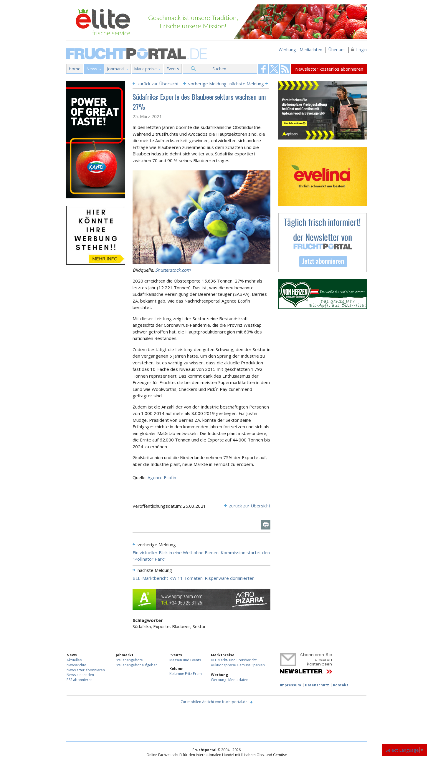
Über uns (337, 49)
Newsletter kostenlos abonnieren (329, 69)
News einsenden (80, 674)
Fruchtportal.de (137, 53)
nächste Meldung (246, 84)
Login (361, 49)
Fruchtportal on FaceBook (263, 69)
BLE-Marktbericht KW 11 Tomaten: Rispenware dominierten (193, 578)
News (91, 69)
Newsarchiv (76, 665)
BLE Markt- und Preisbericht (234, 660)
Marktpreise (145, 69)
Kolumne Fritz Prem (185, 673)
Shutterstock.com (173, 270)
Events (172, 69)
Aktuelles (74, 660)
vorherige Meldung (207, 84)
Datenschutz (317, 685)
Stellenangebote (129, 660)
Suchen (219, 69)
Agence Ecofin (162, 477)
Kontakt (340, 685)
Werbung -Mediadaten (229, 679)
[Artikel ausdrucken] (265, 524)
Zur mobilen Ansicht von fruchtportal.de (214, 701)
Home (74, 69)
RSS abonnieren (79, 679)
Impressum (290, 685)
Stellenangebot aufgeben (137, 665)
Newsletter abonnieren (86, 670)
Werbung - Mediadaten (300, 49)
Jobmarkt (115, 69)
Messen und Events (185, 660)
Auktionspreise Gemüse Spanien (238, 665)
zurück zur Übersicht (158, 84)
